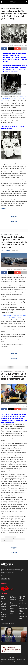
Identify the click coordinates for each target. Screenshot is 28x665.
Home (2, 6)
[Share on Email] (17, 48)
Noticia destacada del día (13, 616)
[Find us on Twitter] (5, 579)
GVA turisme (4, 346)
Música (11, 613)
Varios (20, 618)
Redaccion (8, 21)
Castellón (16, 234)
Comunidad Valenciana (8, 234)
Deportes (3, 612)
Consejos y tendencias (3, 609)
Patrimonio (21, 602)
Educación (3, 618)
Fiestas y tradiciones (13, 603)
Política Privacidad (11, 659)
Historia (12, 608)
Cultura (5, 6)
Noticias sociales (12, 619)
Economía (3, 616)
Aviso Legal (3, 659)
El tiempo (3, 619)
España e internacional (13, 597)
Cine (2, 601)
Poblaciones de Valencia (19, 371)
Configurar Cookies (21, 659)
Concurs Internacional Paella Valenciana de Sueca (13, 538)
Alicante (3, 598)
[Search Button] (26, 2)
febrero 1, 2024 (15, 21)
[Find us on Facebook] (2, 579)
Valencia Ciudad (23, 616)
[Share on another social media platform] (24, 48)
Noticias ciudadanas (8, 661)
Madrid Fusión (5, 540)
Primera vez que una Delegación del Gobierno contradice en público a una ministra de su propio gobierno (13, 636)
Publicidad (11, 657)
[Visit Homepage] (14, 2)
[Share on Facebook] (4, 48)
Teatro (20, 614)
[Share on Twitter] (11, 48)
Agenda (2, 596)
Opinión (21, 600)
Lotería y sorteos (12, 611)
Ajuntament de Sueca (10, 536)
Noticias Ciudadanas (22, 661)
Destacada (3, 614)
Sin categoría (22, 613)
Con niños (3, 606)
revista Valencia (23, 608)
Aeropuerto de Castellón (11, 344)
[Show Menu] (1, 2)
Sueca (10, 540)
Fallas (11, 601)
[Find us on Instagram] (9, 579)
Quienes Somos (4, 657)
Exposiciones (13, 599)
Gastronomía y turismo (13, 606)
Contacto (17, 657)
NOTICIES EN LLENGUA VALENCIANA (22, 597)
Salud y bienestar (21, 611)
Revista (21, 606)
